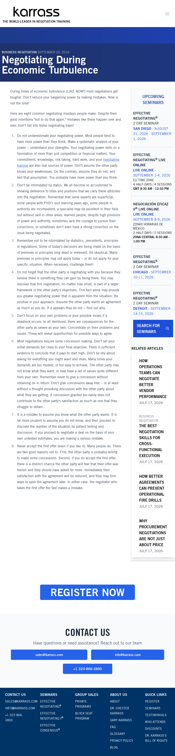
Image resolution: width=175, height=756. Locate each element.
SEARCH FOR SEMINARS (148, 328)
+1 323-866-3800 (87, 669)
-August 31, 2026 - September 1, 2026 (152, 134)
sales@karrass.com (49, 655)
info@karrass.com (128, 655)
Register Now (87, 592)
